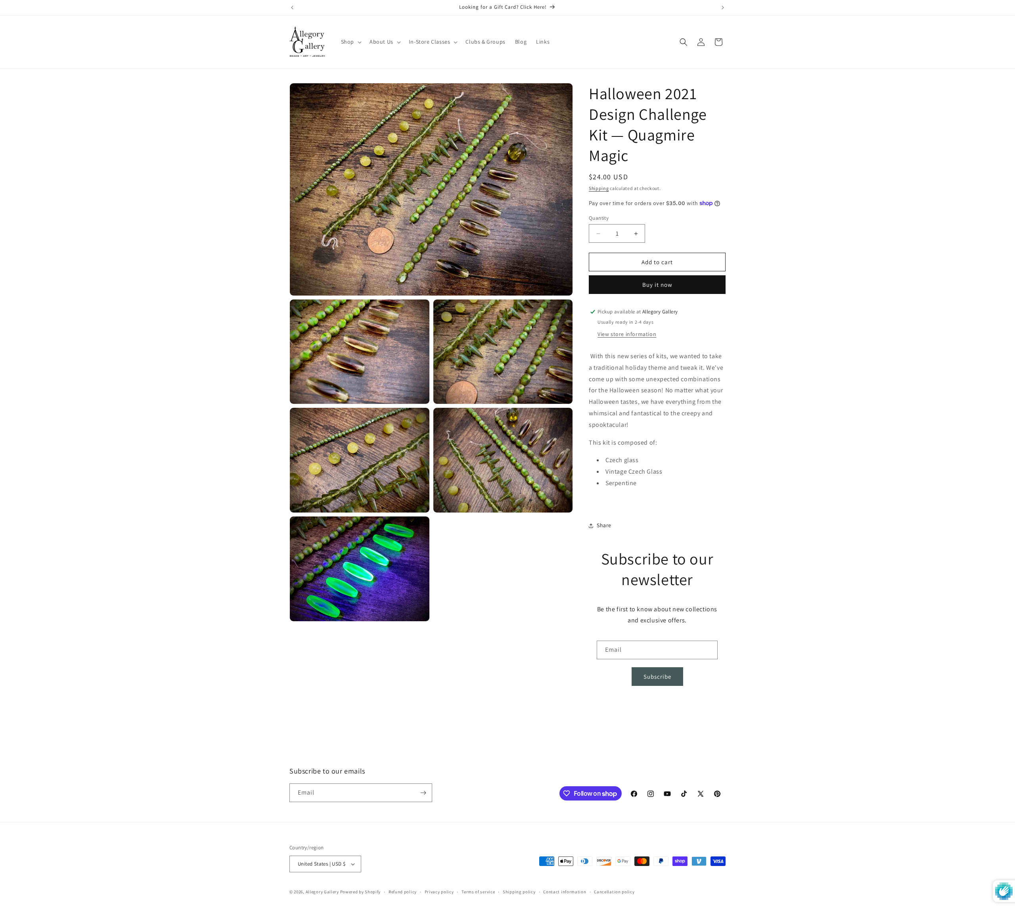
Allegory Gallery (322, 892)
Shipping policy (519, 892)
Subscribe (657, 676)
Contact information (564, 892)
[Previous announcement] (292, 7)
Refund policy (403, 892)
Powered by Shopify (360, 892)
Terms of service (478, 892)
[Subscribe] (423, 792)
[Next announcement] (723, 7)
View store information (627, 334)
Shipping (599, 188)
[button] (350, 41)
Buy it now (657, 284)
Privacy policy (439, 892)
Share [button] (604, 525)
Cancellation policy (614, 892)
